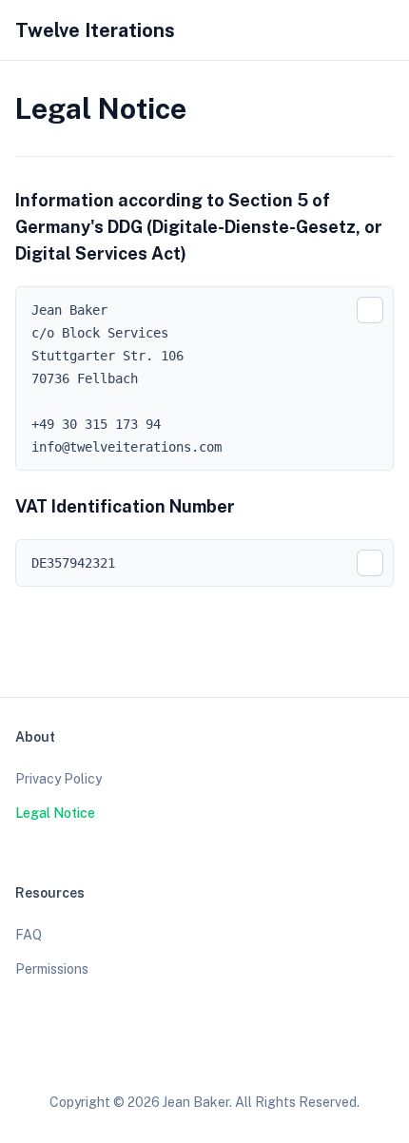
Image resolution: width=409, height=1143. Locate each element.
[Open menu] (384, 30)
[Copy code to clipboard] (370, 310)
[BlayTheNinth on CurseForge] (258, 1055)
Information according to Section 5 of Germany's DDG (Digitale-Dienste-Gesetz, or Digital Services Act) (198, 226)
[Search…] (312, 30)
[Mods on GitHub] (186, 1055)
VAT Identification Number (125, 506)
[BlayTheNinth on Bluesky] (150, 1055)
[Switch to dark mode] (348, 30)
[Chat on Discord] (295, 1055)
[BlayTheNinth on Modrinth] (222, 1055)
